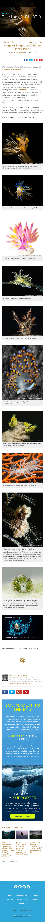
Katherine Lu (24, 90)
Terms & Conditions (26, 910)
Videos (36, 895)
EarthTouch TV (22, 899)
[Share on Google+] (36, 60)
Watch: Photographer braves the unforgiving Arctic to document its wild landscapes (22, 848)
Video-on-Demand (23, 895)
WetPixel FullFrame (12, 69)
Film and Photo (21, 17)
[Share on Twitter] (30, 60)
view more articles (9, 861)
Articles (10, 899)
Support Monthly (22, 816)
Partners (15, 910)
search (42, 3)
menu (3, 4)
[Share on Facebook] (26, 60)
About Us (36, 899)
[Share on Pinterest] (40, 60)
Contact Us (23, 903)
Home (10, 895)
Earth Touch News (17, 52)
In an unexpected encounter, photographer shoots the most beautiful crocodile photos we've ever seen (8, 850)
